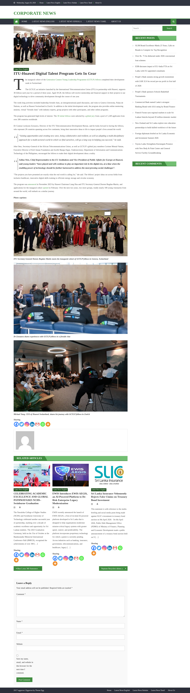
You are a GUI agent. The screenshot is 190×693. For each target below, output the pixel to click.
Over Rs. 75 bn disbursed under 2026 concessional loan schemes (155, 58)
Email (19, 633)
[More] (48, 424)
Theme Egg (39, 690)
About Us (98, 3)
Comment (21, 594)
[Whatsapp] (42, 424)
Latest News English (53, 3)
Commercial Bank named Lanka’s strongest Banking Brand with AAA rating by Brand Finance (155, 104)
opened (45, 188)
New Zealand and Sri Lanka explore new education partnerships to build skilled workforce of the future (155, 125)
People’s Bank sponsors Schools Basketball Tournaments (152, 94)
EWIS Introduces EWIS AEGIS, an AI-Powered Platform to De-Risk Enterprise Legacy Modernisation (69, 498)
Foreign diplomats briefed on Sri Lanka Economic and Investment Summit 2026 (155, 136)
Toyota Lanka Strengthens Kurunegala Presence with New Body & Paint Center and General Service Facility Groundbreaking (154, 148)
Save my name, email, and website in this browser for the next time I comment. (24, 666)
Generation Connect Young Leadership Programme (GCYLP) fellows (73, 80)
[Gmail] (37, 424)
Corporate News (35, 13)
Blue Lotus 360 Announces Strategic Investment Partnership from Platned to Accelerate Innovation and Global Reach (29, 569)
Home (42, 3)
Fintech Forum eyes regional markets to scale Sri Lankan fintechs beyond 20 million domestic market (155, 115)
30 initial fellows (64, 116)
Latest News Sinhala (70, 3)
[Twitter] (21, 424)
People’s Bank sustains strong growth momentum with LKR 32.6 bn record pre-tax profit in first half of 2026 (155, 81)
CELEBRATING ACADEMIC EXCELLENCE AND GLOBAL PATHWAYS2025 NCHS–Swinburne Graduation (31, 498)
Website (19, 644)
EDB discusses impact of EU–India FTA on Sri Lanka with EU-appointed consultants (153, 68)
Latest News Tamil (86, 3)
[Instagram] (26, 424)
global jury (90, 116)
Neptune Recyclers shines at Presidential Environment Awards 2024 (114, 569)
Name (19, 621)
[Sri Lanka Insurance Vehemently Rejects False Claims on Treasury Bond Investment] (109, 475)
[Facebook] (16, 424)
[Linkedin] (32, 424)
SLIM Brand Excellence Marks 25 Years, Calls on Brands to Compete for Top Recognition (154, 48)
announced (32, 184)
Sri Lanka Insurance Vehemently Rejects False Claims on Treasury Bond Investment (109, 496)
